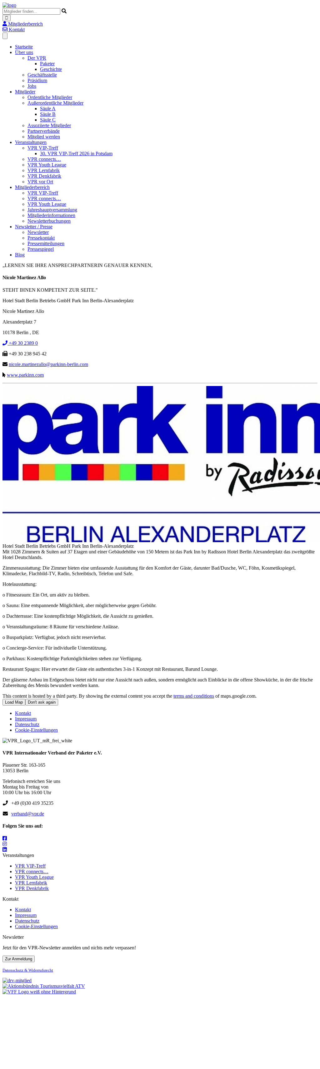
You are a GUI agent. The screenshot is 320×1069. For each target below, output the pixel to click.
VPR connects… (44, 159)
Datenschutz (27, 724)
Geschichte (51, 69)
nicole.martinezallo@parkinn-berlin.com (48, 364)
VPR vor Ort (40, 181)
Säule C (48, 119)
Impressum (26, 718)
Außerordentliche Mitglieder (55, 103)
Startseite (24, 46)
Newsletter (38, 232)
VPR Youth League (47, 164)
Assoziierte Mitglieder (49, 125)
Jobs (32, 86)
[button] (22, 24)
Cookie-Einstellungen (36, 730)
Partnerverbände (44, 131)
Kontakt (23, 713)
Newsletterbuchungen (49, 221)
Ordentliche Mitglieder (50, 97)
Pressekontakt (41, 237)
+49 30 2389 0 (23, 343)
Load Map (14, 702)
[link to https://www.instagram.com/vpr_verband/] (4, 844)
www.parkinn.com (25, 375)
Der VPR (37, 58)
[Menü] (5, 35)
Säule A (48, 108)
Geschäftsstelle (42, 74)
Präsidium (37, 80)
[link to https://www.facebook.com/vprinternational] (4, 838)
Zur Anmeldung (18, 959)
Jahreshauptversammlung (52, 209)
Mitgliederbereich (32, 187)
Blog (20, 254)
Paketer (47, 63)
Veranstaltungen (31, 142)
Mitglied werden (44, 136)
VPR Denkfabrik (44, 176)
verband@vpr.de (27, 813)
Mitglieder (25, 91)
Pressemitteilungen (46, 243)
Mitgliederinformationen (51, 215)
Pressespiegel (41, 249)
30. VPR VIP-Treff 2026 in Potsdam (76, 153)
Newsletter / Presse (33, 226)
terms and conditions (193, 696)
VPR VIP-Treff (43, 148)
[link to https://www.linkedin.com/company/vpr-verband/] (4, 849)
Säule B (48, 114)
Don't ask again (42, 702)
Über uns (24, 52)
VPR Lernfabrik (44, 170)
